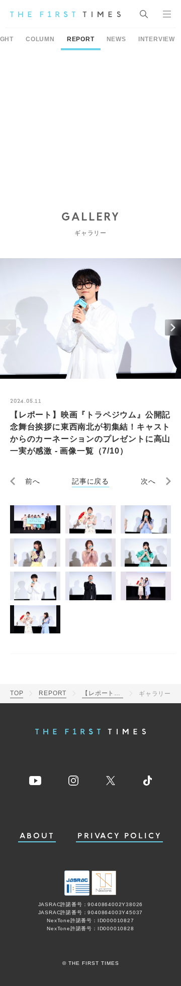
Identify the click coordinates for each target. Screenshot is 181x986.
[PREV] (8, 327)
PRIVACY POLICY (119, 836)
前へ (32, 481)
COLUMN (40, 39)
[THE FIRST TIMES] (65, 14)
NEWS (116, 39)
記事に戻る (90, 481)
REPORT (81, 39)
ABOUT (37, 836)
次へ (148, 481)
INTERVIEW (156, 39)
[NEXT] (173, 327)
